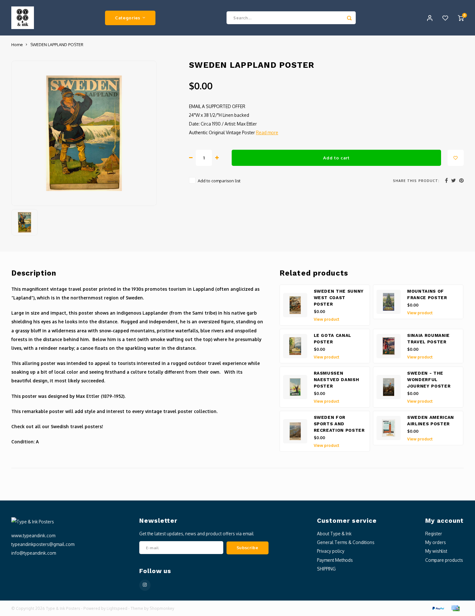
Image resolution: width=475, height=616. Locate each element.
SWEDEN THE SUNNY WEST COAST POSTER (339, 298)
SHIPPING (326, 568)
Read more (267, 132)
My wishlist (436, 551)
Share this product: (416, 180)
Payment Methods (335, 560)
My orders (435, 542)
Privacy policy (330, 551)
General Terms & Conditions (346, 542)
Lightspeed (117, 608)
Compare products (444, 560)
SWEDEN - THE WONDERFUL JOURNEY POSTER (428, 380)
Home (17, 44)
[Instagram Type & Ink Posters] (145, 585)
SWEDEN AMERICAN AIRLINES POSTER (430, 420)
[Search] (349, 17)
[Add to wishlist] (456, 158)
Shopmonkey (162, 608)
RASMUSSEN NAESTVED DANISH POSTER (336, 380)
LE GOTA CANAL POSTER (333, 338)
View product (326, 319)
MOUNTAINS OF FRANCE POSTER (427, 294)
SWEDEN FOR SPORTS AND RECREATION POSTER (339, 424)
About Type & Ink (334, 533)
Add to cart (336, 157)
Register (433, 533)
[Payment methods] (438, 608)
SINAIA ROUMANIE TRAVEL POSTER (428, 338)
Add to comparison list (219, 180)
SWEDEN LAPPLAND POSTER (56, 44)
